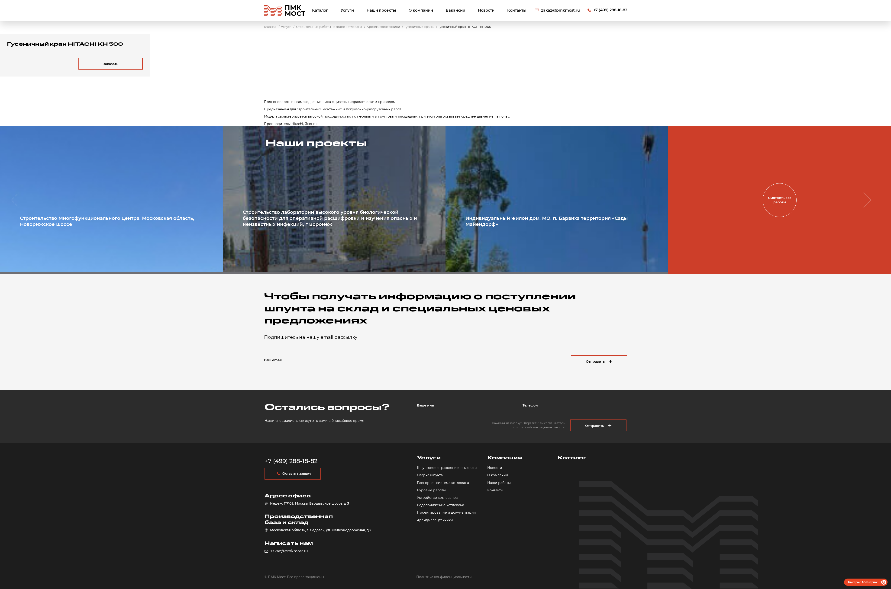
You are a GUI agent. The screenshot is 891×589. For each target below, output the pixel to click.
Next (863, 200)
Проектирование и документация (446, 512)
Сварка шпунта (430, 475)
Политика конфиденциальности (444, 577)
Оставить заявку (296, 473)
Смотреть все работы (779, 200)
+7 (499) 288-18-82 (610, 10)
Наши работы (499, 483)
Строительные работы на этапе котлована (329, 27)
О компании (421, 10)
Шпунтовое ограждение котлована (447, 468)
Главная (270, 27)
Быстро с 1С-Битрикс (863, 582)
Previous (18, 200)
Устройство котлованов (437, 498)
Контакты (516, 10)
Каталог (320, 10)
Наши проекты (381, 10)
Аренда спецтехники (383, 27)
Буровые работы (431, 490)
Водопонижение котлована (440, 505)
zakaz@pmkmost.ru (560, 10)
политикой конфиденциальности (540, 427)
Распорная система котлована (443, 483)
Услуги (347, 10)
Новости (486, 10)
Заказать (110, 64)
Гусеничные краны (419, 27)
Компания (504, 458)
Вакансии (455, 10)
